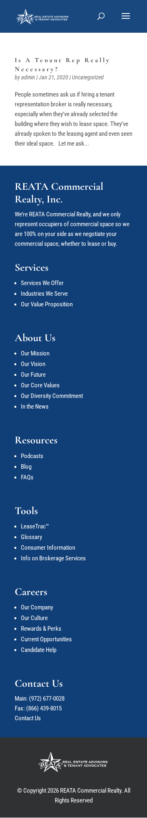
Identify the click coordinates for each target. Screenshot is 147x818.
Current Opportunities (46, 639)
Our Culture (34, 618)
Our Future (33, 374)
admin (28, 77)
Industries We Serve (44, 293)
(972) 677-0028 (47, 698)
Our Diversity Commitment (52, 396)
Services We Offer (42, 283)
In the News (35, 406)
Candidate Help (38, 650)
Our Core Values (40, 385)
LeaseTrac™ (35, 526)
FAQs (27, 477)
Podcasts (32, 456)
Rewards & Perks (41, 628)
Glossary (31, 537)
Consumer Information (48, 547)
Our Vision (33, 364)
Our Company (37, 607)
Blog (26, 466)
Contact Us (28, 718)
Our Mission (35, 353)
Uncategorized (88, 77)
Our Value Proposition (47, 304)
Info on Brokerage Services (53, 558)
